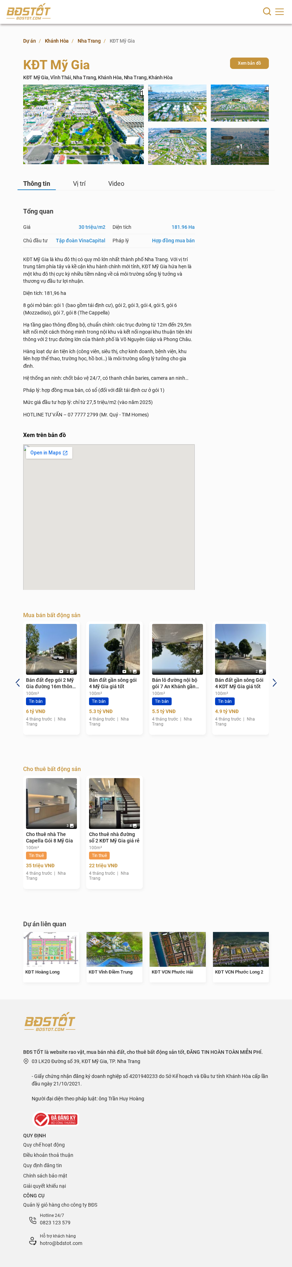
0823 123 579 (55, 1222)
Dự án (29, 41)
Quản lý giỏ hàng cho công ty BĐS (60, 1205)
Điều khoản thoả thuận (48, 1155)
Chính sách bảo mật (45, 1176)
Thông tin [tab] (36, 183)
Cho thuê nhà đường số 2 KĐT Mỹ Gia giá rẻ (114, 837)
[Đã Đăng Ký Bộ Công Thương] (56, 1119)
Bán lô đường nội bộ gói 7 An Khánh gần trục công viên (174, 683)
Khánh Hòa (57, 41)
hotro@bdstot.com (61, 1243)
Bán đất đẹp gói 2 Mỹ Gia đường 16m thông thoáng (50, 683)
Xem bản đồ (249, 63)
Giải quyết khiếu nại (44, 1186)
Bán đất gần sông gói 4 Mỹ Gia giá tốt (113, 683)
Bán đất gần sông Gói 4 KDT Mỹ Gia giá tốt (239, 683)
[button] (17, 682)
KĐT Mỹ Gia (122, 41)
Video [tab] (116, 183)
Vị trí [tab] (79, 183)
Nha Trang (89, 41)
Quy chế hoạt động (44, 1145)
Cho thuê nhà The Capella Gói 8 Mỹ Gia (49, 837)
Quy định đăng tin (42, 1165)
